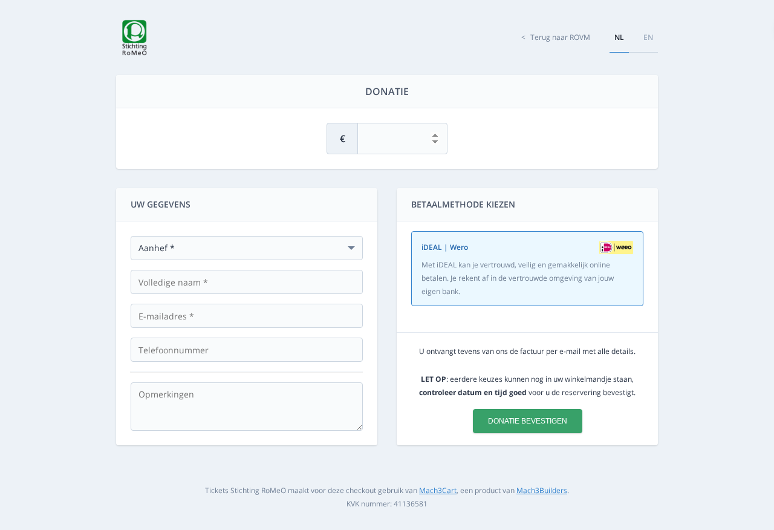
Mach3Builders (541, 490)
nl (619, 37)
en (648, 37)
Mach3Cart (438, 490)
